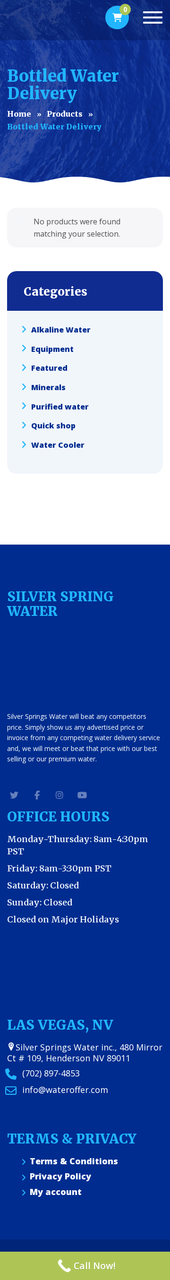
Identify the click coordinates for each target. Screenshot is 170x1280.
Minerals (48, 387)
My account (56, 1191)
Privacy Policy (60, 1176)
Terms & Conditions (74, 1161)
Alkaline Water (61, 329)
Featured (49, 368)
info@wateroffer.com (65, 1089)
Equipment (52, 348)
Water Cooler (58, 445)
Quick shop (53, 425)
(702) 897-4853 (51, 1073)
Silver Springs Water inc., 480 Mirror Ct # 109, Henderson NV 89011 (84, 1052)
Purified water (60, 406)
